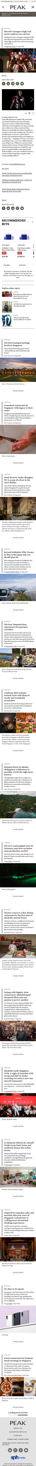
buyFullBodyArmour (18, 164)
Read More (19, 391)
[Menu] (33, 7)
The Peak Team (11, 46)
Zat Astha (9, 861)
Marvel (4, 75)
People (15, 292)
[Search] (3, 7)
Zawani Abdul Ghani (12, 572)
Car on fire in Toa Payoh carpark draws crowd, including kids (19, 1)
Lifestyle (7, 28)
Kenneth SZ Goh (11, 646)
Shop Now (7, 265)
